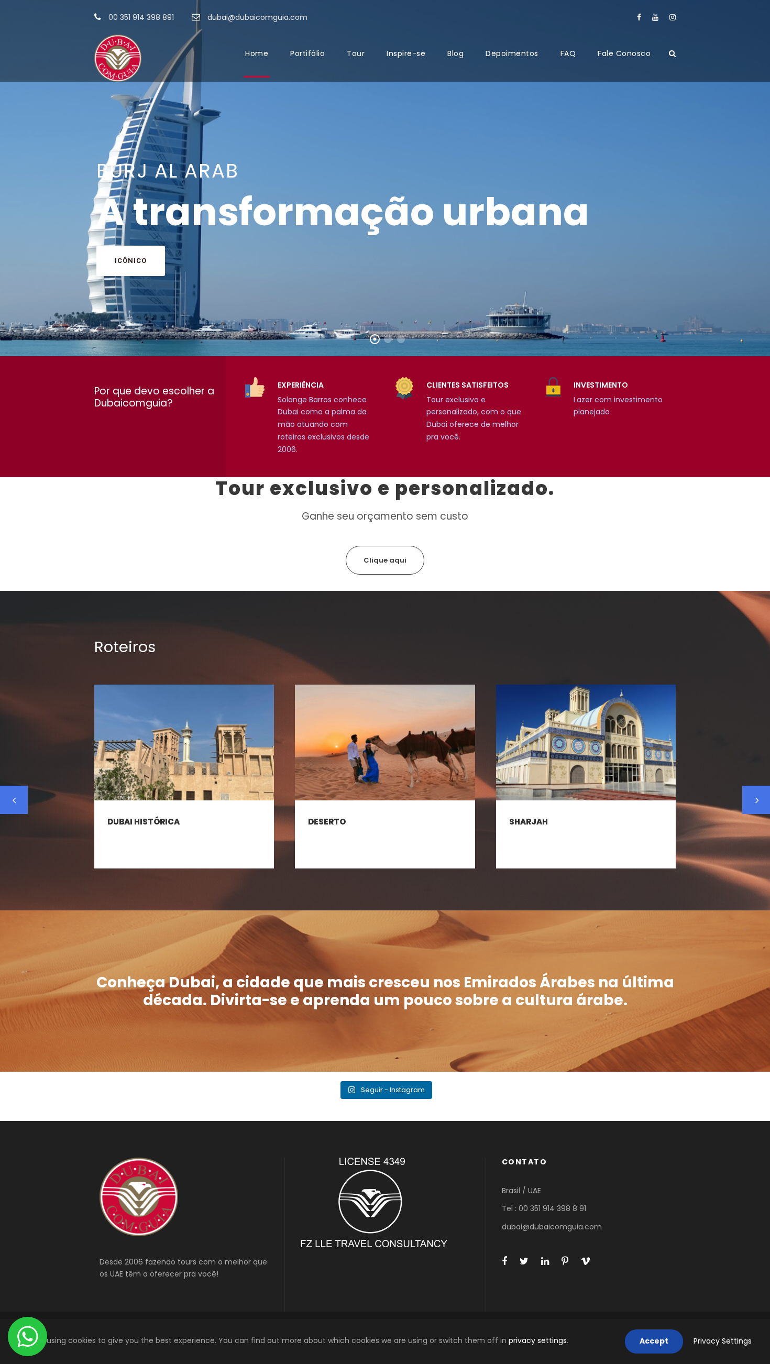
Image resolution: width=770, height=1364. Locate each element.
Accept (654, 1341)
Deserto (327, 821)
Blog (455, 53)
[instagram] (672, 17)
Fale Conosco (624, 53)
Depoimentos (512, 53)
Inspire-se (406, 53)
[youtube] (655, 17)
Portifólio (307, 53)
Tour (356, 53)
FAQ (568, 53)
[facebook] (639, 17)
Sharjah (528, 821)
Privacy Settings (723, 1341)
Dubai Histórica (143, 821)
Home (256, 53)
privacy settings (538, 1340)
